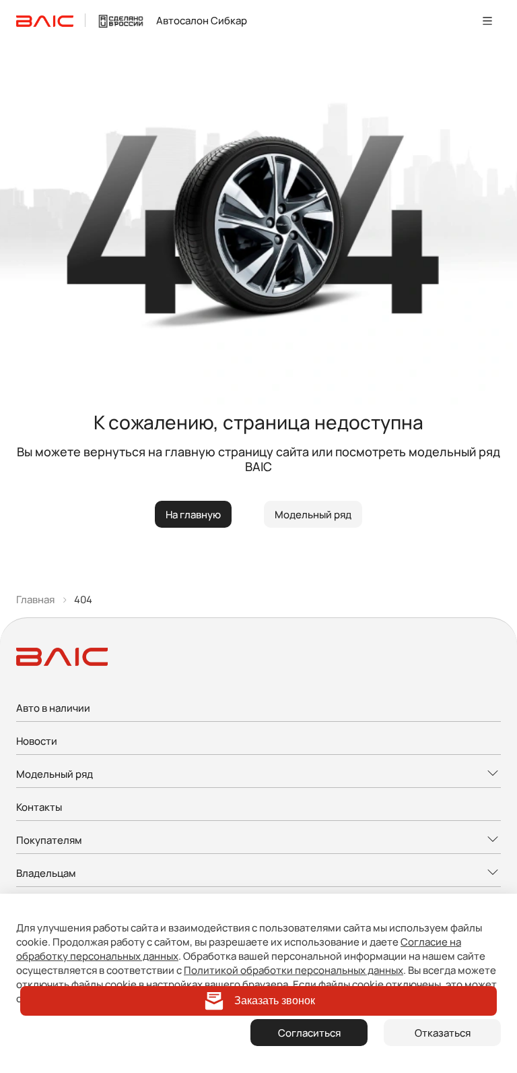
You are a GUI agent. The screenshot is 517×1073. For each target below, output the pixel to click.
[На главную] (44, 20)
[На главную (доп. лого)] (120, 20)
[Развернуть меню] (258, 774)
